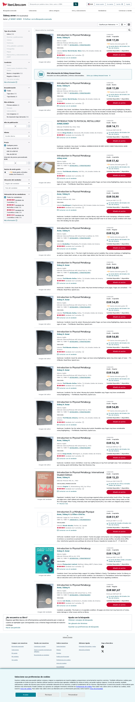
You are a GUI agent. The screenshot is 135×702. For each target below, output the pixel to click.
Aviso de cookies (62, 663)
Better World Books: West (72, 51)
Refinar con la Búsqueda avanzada (38, 19)
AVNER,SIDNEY (63, 124)
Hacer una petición (13, 627)
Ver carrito (15, 660)
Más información (9, 82)
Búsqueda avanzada (9, 10)
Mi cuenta (14, 653)
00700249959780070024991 (80, 45)
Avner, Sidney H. (63, 37)
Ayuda (128, 4)
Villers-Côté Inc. (78, 514)
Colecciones (33, 10)
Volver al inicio (67, 637)
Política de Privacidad (63, 656)
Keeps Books (67, 454)
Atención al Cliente (84, 650)
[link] (129, 24)
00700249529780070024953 (80, 165)
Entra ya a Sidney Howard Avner (97, 75)
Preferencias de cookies (84, 686)
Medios (59, 650)
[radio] (5, 94)
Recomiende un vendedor (41, 655)
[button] (29, 126)
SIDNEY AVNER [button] (16, 19)
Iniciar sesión (100, 4)
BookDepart (67, 205)
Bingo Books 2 (68, 133)
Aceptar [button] (25, 695)
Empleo (59, 653)
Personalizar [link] (73, 695)
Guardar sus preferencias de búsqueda (83, 627)
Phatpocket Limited (70, 564)
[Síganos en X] (102, 652)
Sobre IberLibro (61, 646)
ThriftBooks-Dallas (70, 278)
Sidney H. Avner (63, 265)
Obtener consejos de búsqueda (80, 620)
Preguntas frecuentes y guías (87, 646)
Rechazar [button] (48, 695)
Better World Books (70, 99)
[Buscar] (76, 4)
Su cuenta (110, 4)
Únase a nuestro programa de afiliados (43, 650)
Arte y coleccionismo (79, 10)
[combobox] (50, 4)
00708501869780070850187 (80, 558)
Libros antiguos (54, 10)
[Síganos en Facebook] (102, 647)
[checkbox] (5, 34)
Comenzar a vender (125, 10)
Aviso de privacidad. (96, 688)
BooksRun (66, 244)
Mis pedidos (15, 656)
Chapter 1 (66, 486)
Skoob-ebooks (68, 525)
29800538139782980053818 (80, 519)
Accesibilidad (60, 666)
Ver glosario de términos (77, 623)
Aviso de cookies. (26, 688)
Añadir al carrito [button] (119, 55)
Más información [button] (9, 220)
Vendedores (102, 10)
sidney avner (62, 158)
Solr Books (66, 601)
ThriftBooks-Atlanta (70, 171)
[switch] (6, 172)
